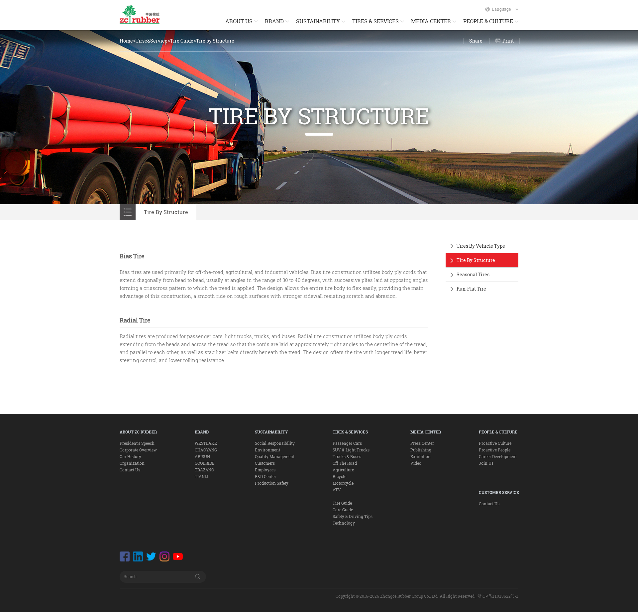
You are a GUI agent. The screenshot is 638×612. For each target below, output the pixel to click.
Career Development (498, 456)
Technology (344, 523)
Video (415, 463)
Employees (265, 469)
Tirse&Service (151, 41)
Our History (130, 456)
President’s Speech (137, 443)
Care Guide (343, 509)
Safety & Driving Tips (352, 516)
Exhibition (420, 456)
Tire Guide (181, 41)
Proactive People (494, 449)
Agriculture (343, 469)
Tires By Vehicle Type (481, 246)
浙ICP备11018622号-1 (498, 596)
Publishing (420, 449)
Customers (265, 463)
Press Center (422, 443)
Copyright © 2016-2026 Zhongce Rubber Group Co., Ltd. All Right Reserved (405, 596)
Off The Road (345, 463)
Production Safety (271, 483)
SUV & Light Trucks (351, 449)
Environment (267, 449)
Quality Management (274, 456)
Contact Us (130, 469)
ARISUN (202, 456)
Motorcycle (343, 483)
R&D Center (265, 476)
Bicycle (339, 476)
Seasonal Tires (473, 274)
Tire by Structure (215, 41)
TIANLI (201, 476)
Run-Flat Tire (471, 289)
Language (501, 9)
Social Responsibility (275, 443)
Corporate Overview (138, 449)
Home (126, 41)
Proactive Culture (495, 443)
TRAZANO (204, 469)
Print (508, 41)
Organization (132, 463)
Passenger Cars (347, 443)
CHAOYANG (206, 449)
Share (475, 41)
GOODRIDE (205, 463)
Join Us (486, 463)
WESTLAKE (206, 443)
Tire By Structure (476, 260)
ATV (337, 489)
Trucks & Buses (347, 456)
